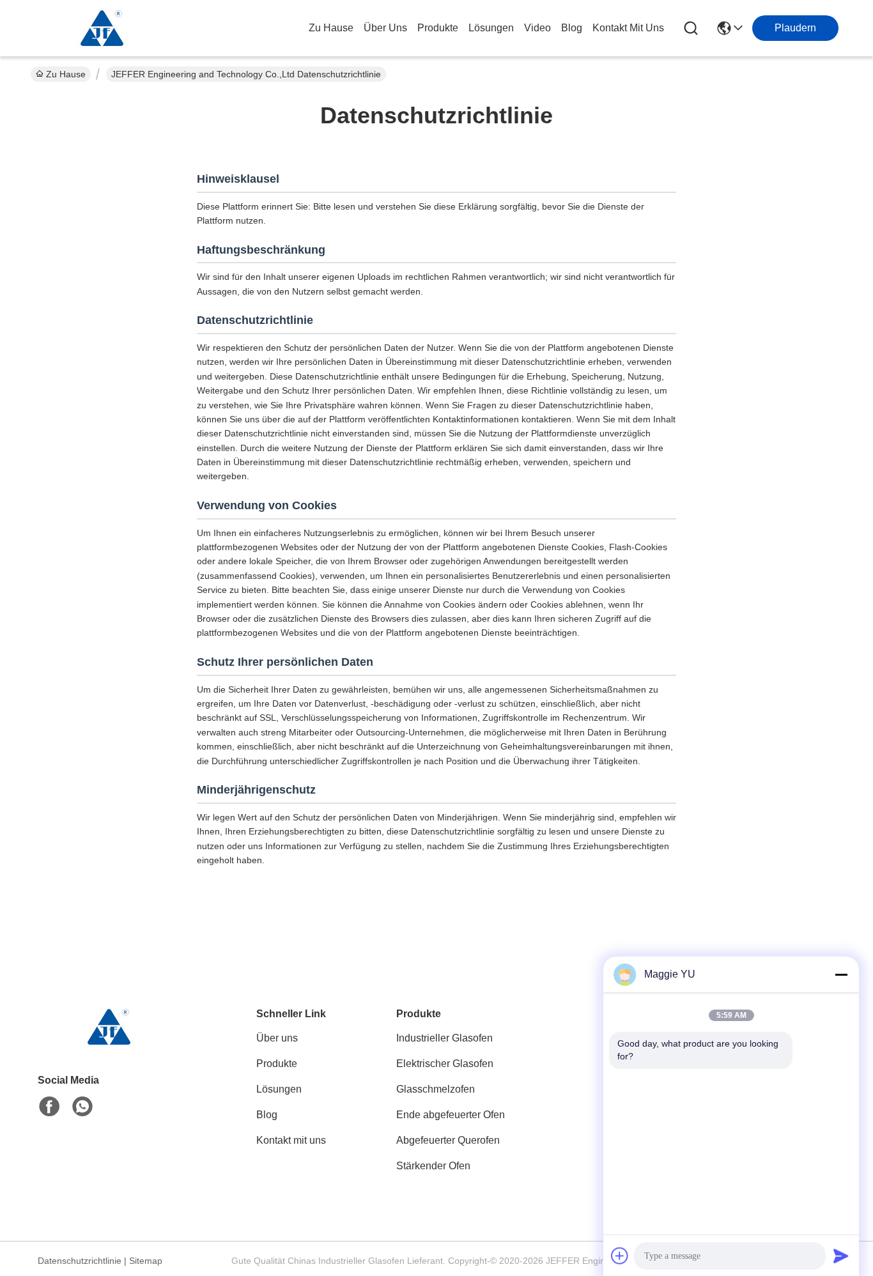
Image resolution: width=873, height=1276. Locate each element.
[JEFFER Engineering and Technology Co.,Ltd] (101, 28)
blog (571, 27)
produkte (437, 27)
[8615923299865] (82, 1106)
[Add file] (620, 1255)
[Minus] (841, 974)
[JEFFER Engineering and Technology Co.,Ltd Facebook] (49, 1106)
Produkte (276, 1063)
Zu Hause (331, 27)
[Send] (841, 1255)
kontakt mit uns (628, 27)
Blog (266, 1114)
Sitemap (145, 1261)
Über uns (385, 27)
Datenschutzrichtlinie (79, 1261)
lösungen (491, 27)
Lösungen (279, 1089)
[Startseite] (108, 1042)
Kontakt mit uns (291, 1140)
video (537, 27)
